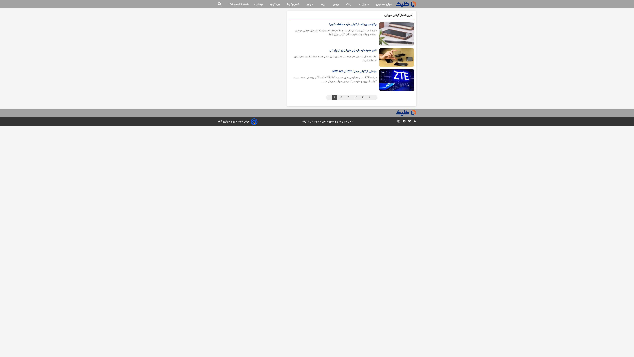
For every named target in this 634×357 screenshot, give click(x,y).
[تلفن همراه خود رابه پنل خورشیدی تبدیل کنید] (396, 57)
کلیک (310, 121)
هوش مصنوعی (384, 4)
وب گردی (275, 4)
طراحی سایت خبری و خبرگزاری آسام (233, 121)
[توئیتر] (409, 122)
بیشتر (259, 4)
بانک (348, 4)
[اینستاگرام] (398, 122)
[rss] (415, 122)
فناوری (365, 4)
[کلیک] (406, 4)
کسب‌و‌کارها (293, 4)
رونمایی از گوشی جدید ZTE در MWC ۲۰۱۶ (354, 71)
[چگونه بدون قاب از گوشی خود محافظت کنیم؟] (396, 34)
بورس (336, 4)
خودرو (310, 4)
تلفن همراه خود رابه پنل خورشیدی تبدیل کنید (353, 50)
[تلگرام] (404, 122)
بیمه (323, 4)
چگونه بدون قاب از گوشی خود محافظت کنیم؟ (353, 24)
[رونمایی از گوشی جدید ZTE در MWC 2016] (396, 80)
